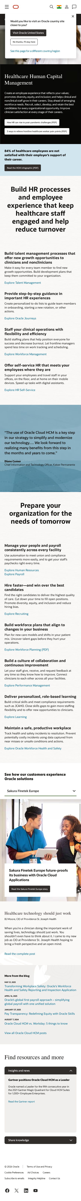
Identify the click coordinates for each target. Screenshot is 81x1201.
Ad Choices (33, 1172)
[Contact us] (74, 7)
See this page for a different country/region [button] (35, 51)
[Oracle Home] (16, 7)
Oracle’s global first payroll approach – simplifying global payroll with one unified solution (37, 1002)
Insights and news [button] (19, 1070)
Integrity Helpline (36, 1178)
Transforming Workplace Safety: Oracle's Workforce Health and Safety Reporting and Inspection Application (40, 988)
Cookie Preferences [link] (14, 1172)
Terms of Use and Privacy (39, 1166)
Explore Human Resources (22, 570)
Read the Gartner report (21, 1101)
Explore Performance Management (27, 685)
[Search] (51, 7)
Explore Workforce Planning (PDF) (27, 649)
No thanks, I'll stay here (24, 42)
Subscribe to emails (14, 1178)
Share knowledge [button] (18, 1140)
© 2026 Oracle (12, 1166)
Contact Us (54, 1178)
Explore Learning (16, 717)
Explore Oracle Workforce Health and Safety (33, 748)
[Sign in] (66, 7)
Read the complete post (20, 954)
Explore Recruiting (16, 614)
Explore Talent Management (23, 282)
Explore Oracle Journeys (20, 318)
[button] (7, 7)
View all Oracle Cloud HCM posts (26, 1033)
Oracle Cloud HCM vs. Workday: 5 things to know (36, 1023)
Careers (46, 1172)
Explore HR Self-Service (20, 390)
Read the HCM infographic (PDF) (22, 167)
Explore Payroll (14, 574)
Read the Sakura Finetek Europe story (29, 889)
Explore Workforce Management (26, 354)
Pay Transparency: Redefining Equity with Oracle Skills (40, 1013)
